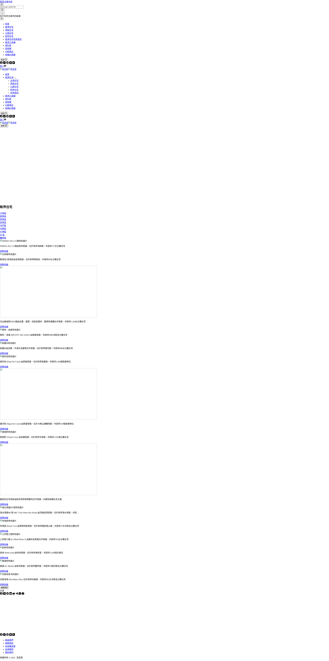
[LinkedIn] (10, 594)
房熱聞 (8, 102)
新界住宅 (14, 90)
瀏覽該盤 (4, 251)
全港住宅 (14, 80)
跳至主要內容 (6, 2)
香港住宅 (9, 77)
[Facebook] (1, 63)
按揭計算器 (10, 108)
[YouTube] (13, 63)
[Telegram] (17, 594)
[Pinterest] (7, 63)
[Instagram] (4, 63)
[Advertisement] (164, 147)
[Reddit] (13, 594)
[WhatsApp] (20, 594)
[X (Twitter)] (10, 63)
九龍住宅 (14, 87)
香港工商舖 (10, 96)
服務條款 (9, 643)
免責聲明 (9, 649)
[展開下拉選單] (15, 78)
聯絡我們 (9, 640)
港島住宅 (14, 84)
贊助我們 (9, 652)
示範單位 (9, 105)
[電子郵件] (23, 594)
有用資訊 (14, 93)
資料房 (8, 99)
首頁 (7, 74)
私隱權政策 (10, 646)
